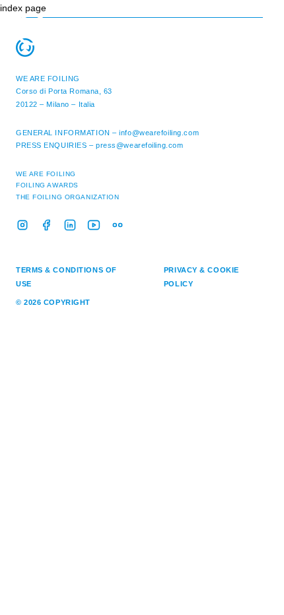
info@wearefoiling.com (159, 133)
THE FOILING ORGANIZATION (67, 197)
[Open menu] (260, 19)
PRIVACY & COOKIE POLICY (201, 277)
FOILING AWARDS (47, 185)
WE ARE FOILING (48, 78)
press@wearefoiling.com (139, 145)
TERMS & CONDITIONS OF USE (66, 277)
